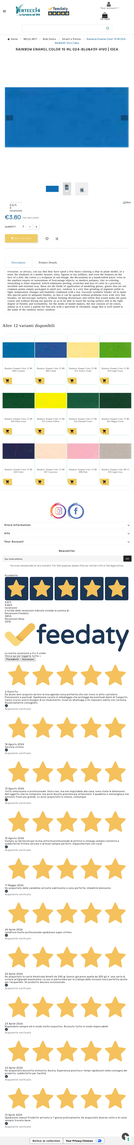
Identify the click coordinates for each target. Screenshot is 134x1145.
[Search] (107, 28)
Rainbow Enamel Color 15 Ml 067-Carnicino (51, 470)
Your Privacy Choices (79, 1140)
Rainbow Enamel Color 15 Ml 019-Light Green (115, 369)
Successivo (28, 659)
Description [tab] (18, 262)
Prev (9, 117)
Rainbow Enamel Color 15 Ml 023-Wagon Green (115, 420)
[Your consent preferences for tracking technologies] (128, 1139)
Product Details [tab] (48, 262)
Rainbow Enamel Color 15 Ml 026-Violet (18, 470)
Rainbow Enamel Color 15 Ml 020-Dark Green (18, 420)
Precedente (12, 659)
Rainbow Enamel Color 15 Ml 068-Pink (83, 470)
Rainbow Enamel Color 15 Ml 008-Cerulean (18, 369)
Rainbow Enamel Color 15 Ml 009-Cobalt (51, 369)
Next (124, 117)
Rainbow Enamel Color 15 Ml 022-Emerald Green (83, 420)
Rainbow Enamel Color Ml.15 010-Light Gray (115, 470)
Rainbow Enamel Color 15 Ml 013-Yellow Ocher (83, 369)
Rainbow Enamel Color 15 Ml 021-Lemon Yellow (51, 420)
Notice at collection (46, 1140)
